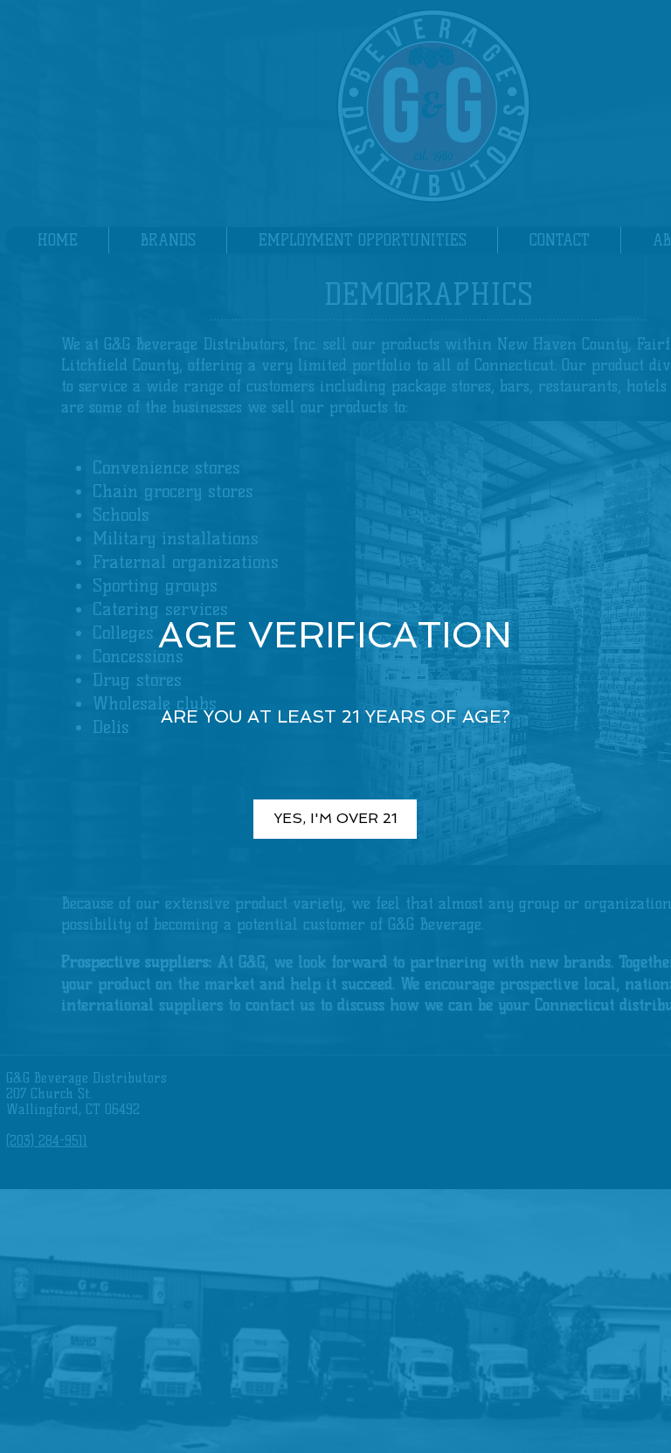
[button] (335, 819)
